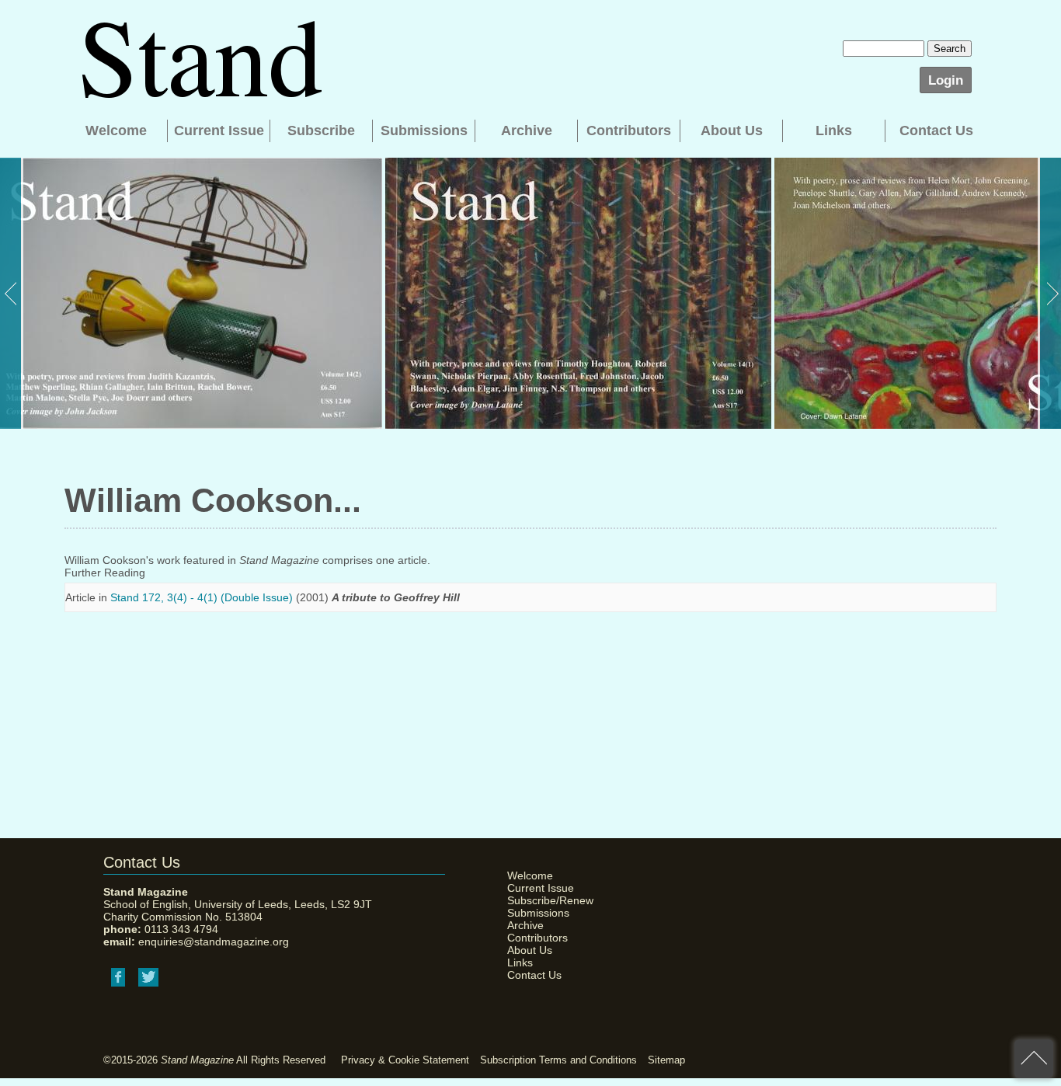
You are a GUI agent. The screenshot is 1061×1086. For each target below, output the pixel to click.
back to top (1033, 1058)
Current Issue (219, 130)
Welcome (116, 130)
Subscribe (321, 130)
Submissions (424, 130)
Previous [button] (11, 293)
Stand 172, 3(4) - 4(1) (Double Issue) (201, 597)
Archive (526, 130)
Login (945, 80)
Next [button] (1049, 293)
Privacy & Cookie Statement (405, 1060)
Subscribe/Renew (546, 900)
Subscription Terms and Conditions (558, 1060)
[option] (191, 293)
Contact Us (936, 130)
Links (834, 130)
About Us (732, 130)
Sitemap (666, 1060)
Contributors (628, 130)
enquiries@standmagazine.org (213, 941)
